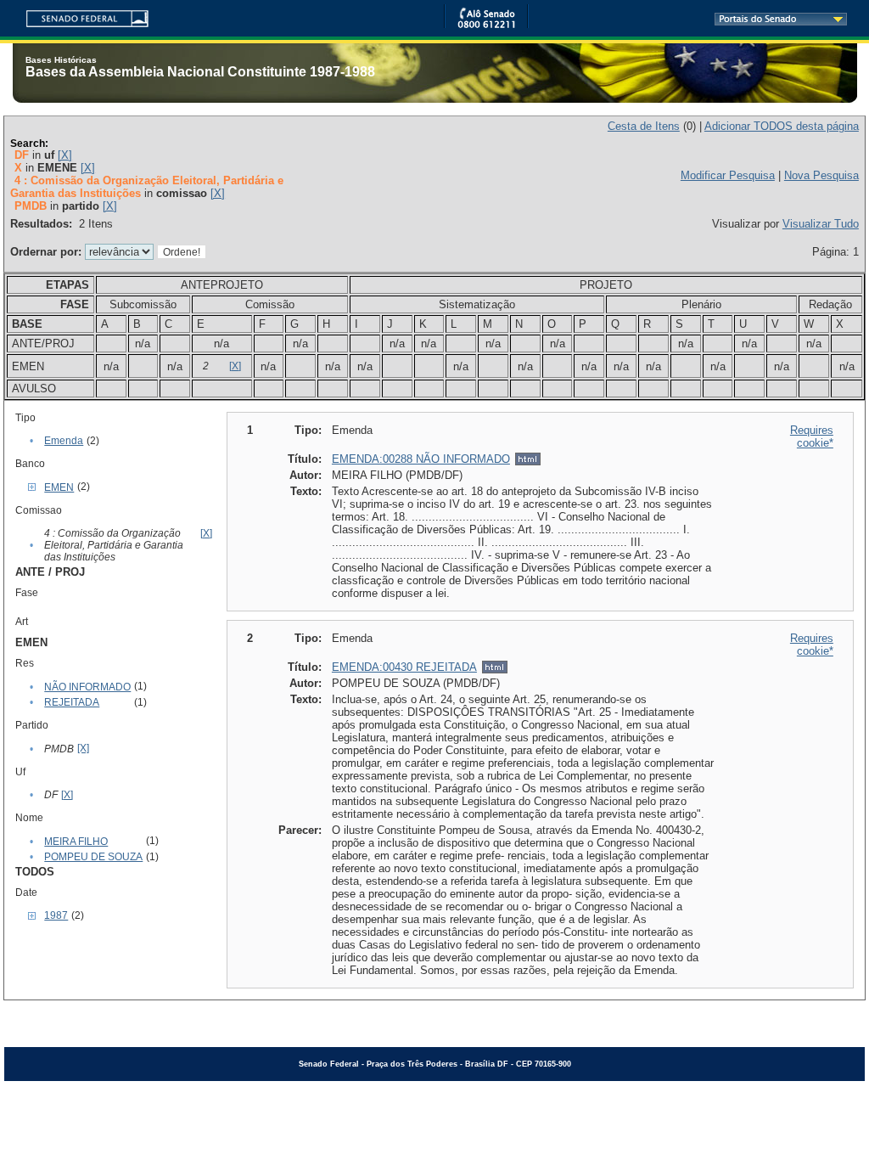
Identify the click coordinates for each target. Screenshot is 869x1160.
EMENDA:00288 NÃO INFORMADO (421, 459)
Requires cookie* (811, 436)
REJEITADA (71, 702)
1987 (56, 915)
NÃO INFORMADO (87, 687)
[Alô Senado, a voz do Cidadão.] (486, 25)
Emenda (63, 441)
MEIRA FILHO (76, 841)
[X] (65, 155)
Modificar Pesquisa (728, 175)
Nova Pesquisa (821, 175)
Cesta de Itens (644, 126)
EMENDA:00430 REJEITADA (404, 667)
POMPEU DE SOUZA (93, 857)
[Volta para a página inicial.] (81, 15)
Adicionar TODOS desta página (781, 126)
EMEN (59, 487)
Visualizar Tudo (820, 223)
